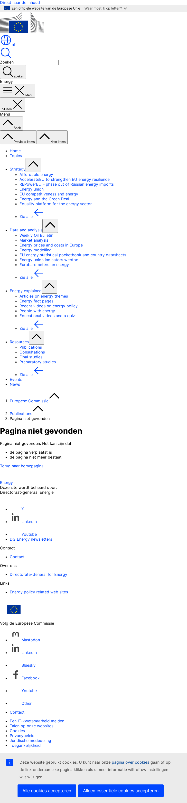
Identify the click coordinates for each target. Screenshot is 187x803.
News (15, 384)
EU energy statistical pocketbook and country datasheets (72, 254)
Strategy (18, 169)
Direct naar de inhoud (20, 2)
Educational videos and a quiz (47, 315)
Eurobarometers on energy (44, 264)
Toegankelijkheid (25, 745)
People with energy (37, 310)
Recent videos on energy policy (48, 305)
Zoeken (7, 62)
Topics (16, 155)
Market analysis (33, 240)
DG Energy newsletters (31, 539)
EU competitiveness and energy (48, 194)
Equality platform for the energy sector (55, 203)
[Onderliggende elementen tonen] (33, 165)
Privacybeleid (22, 735)
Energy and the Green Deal (44, 198)
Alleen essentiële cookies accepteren (121, 790)
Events (16, 379)
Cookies (17, 730)
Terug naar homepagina (22, 465)
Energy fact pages (36, 301)
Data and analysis (26, 229)
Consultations (32, 352)
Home (15, 150)
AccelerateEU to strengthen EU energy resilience (64, 179)
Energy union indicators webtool (49, 259)
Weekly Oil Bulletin (36, 235)
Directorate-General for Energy (38, 574)
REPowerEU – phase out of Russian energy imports (66, 184)
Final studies (30, 356)
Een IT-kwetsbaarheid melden (37, 720)
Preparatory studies (37, 361)
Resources (19, 341)
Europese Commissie (29, 400)
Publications (30, 347)
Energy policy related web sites (39, 591)
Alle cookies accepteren (46, 790)
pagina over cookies (130, 762)
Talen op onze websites (31, 725)
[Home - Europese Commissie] (22, 31)
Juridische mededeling (30, 740)
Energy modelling (35, 249)
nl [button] (13, 44)
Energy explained (26, 290)
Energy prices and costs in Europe (51, 245)
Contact (17, 556)
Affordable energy (36, 174)
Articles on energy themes (43, 296)
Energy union (31, 189)
